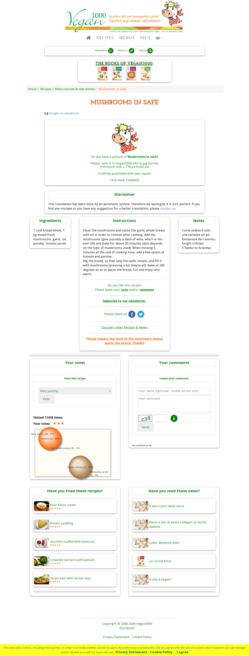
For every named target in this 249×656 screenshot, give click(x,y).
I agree (182, 652)
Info (145, 37)
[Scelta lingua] (159, 37)
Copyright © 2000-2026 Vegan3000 (127, 624)
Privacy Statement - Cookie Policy (144, 652)
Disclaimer (127, 628)
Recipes (105, 37)
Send (145, 427)
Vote (46, 399)
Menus (127, 37)
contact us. (168, 208)
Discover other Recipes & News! (124, 327)
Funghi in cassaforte (63, 113)
